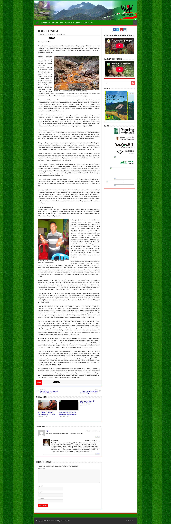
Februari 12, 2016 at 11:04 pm (92, 431)
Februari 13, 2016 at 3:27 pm (92, 440)
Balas (97, 436)
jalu (47, 431)
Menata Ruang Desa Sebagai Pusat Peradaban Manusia (49, 391)
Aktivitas (54, 22)
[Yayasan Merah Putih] (85, 10)
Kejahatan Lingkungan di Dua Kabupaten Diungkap (67, 413)
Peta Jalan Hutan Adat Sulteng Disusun (87, 402)
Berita (61, 22)
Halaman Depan (37, 22)
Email (40, 492)
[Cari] (133, 83)
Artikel (53, 34)
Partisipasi (78, 22)
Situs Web (41, 498)
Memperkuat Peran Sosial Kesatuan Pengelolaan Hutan (89, 391)
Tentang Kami (45, 22)
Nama (40, 486)
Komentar (41, 468)
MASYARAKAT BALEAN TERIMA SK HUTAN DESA (46, 413)
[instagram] (124, 29)
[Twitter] (117, 29)
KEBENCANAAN (88, 22)
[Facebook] (114, 29)
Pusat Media (68, 22)
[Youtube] (121, 29)
